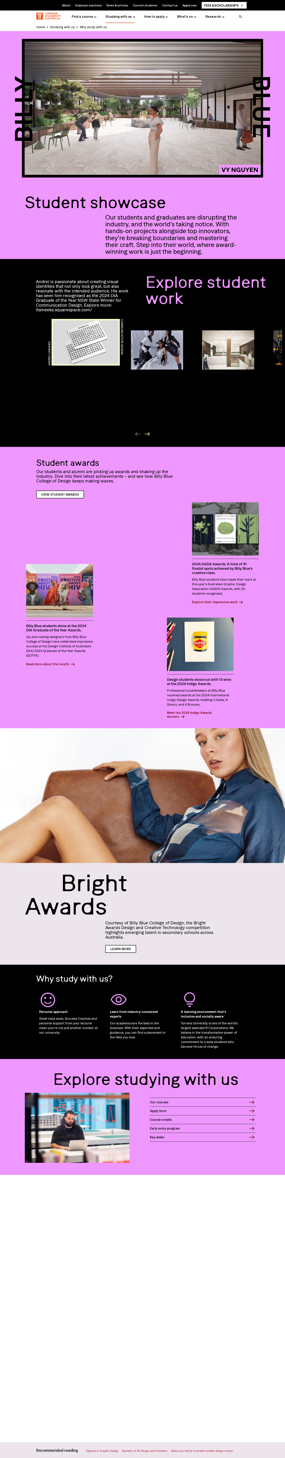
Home (40, 27)
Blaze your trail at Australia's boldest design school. (202, 1451)
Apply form (158, 1111)
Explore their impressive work (215, 602)
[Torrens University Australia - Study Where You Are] (48, 16)
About (66, 5)
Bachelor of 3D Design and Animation (144, 1451)
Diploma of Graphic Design (102, 1451)
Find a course (82, 16)
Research (213, 16)
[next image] (147, 434)
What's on (185, 16)
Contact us (170, 5)
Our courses (159, 1102)
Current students (145, 5)
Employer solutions (88, 5)
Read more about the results (47, 664)
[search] (240, 17)
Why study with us (93, 27)
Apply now (189, 5)
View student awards (60, 494)
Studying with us (119, 16)
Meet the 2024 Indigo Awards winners (189, 714)
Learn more (120, 949)
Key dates (157, 1137)
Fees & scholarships (221, 5)
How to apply (154, 16)
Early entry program (165, 1128)
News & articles (117, 5)
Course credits (161, 1119)
